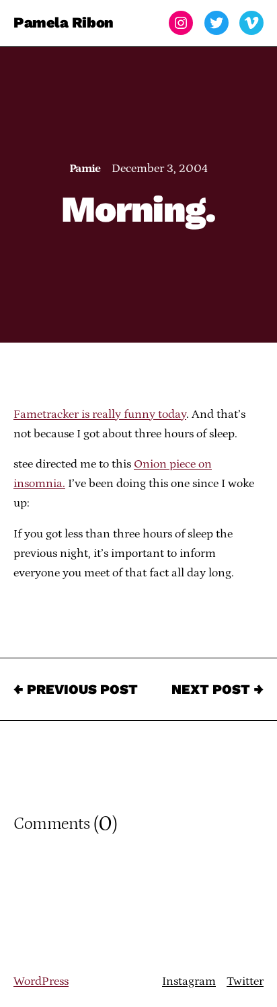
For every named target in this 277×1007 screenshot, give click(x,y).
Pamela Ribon (63, 22)
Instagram (189, 981)
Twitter (245, 981)
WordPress (41, 981)
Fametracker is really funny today (99, 414)
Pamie (85, 168)
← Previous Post (75, 689)
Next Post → (217, 689)
